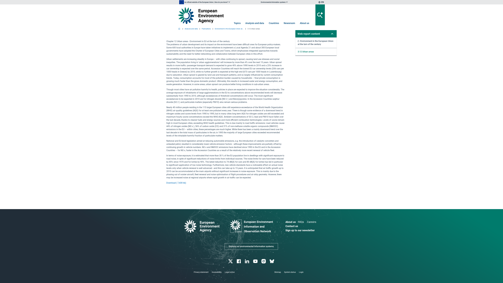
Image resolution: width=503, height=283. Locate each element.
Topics (237, 23)
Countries (274, 23)
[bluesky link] (272, 261)
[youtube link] (255, 261)
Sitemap (277, 272)
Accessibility (217, 272)
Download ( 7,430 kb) (176, 183)
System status (290, 272)
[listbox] (204, 2)
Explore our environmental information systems (251, 246)
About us (304, 23)
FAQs (301, 222)
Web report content (308, 33)
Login (301, 272)
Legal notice (230, 272)
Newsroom (289, 23)
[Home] (179, 29)
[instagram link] (264, 261)
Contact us (291, 226)
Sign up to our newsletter (300, 230)
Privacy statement (201, 272)
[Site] (202, 15)
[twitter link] (230, 261)
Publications (206, 29)
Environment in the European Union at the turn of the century (229, 29)
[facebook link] (239, 261)
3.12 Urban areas (306, 51)
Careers (311, 222)
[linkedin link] (247, 261)
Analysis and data (254, 23)
